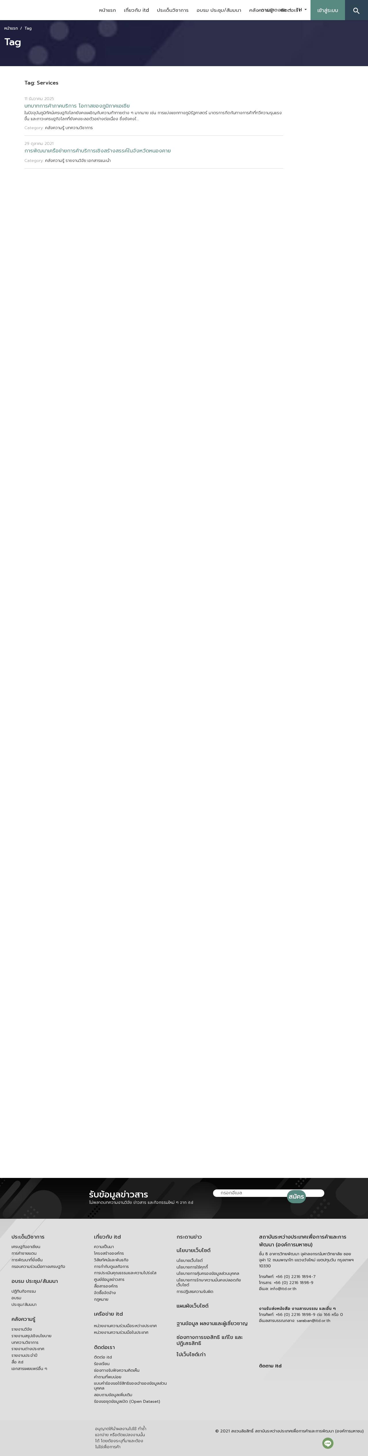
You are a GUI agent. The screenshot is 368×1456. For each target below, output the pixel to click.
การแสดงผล (274, 10)
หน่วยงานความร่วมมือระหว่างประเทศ (125, 1326)
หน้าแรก (107, 10)
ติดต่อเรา (104, 1347)
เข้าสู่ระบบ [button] (327, 10)
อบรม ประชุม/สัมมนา (219, 10)
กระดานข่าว (189, 1237)
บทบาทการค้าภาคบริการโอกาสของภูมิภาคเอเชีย (77, 106)
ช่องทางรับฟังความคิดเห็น (116, 1370)
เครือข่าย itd (108, 1314)
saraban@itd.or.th (313, 1321)
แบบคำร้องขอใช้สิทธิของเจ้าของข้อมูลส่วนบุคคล (130, 1385)
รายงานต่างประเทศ (28, 1349)
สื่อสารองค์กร (106, 1286)
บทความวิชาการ (25, 1343)
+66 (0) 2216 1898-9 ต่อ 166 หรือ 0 (309, 1315)
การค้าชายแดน (24, 1253)
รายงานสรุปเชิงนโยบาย (31, 1336)
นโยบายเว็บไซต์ (193, 1250)
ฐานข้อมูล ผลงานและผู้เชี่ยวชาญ (212, 1323)
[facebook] (302, 1378)
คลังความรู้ (23, 1319)
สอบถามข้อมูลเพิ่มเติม (113, 1395)
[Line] (328, 1443)
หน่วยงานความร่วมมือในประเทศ (121, 1332)
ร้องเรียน (102, 1364)
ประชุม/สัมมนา (24, 1305)
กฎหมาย (101, 1299)
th (299, 10)
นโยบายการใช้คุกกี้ (192, 1267)
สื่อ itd (17, 1362)
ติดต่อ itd (103, 1357)
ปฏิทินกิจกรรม (24, 1291)
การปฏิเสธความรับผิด (195, 1292)
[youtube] (302, 1391)
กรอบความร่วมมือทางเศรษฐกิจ (38, 1267)
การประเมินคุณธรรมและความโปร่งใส (125, 1273)
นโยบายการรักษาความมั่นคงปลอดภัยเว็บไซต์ (209, 1282)
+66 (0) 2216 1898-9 (293, 1283)
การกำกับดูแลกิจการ (111, 1267)
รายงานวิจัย (22, 1329)
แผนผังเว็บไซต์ (192, 1306)
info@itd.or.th (283, 1289)
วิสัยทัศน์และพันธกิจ (111, 1260)
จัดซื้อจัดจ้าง (105, 1293)
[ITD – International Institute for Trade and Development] (47, 10)
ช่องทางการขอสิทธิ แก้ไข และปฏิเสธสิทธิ (210, 1340)
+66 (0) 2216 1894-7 (296, 1277)
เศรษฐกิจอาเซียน (26, 1247)
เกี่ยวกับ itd (136, 10)
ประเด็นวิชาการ (173, 10)
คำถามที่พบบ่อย (107, 1377)
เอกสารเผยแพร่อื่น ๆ (29, 1369)
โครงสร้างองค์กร (109, 1253)
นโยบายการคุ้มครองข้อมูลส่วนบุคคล (208, 1274)
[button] (356, 10)
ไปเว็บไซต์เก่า (191, 1355)
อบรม (16, 1298)
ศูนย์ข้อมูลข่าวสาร (109, 1280)
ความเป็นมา (104, 1247)
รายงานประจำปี (24, 1355)
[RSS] (309, 1404)
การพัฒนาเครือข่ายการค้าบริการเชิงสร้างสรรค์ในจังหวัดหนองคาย (97, 151)
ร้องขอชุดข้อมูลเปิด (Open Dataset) (127, 1401)
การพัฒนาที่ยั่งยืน (27, 1260)
